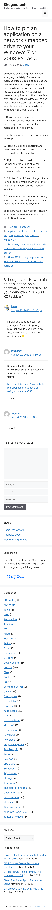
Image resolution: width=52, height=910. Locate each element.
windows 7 (10, 239)
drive (24, 231)
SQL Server (10, 773)
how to (32, 231)
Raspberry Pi (11, 749)
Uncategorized (12, 792)
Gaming (8, 691)
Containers (10, 653)
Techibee (16, 350)
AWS (6, 629)
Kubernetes (10, 710)
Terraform (9, 783)
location (42, 231)
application (13, 231)
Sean (14, 306)
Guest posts (10, 696)
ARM (6, 614)
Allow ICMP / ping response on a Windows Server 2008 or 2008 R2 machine (24, 261)
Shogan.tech (15, 4)
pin (27, 235)
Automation (10, 619)
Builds (7, 643)
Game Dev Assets (14, 529)
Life (6, 715)
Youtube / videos (13, 816)
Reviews (8, 759)
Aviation (8, 624)
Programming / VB (14, 744)
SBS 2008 (9, 763)
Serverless (10, 768)
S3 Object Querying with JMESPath (24, 888)
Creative (8, 657)
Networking (10, 730)
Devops (8, 667)
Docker (8, 677)
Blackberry (10, 638)
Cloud (7, 648)
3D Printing (10, 600)
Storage (8, 778)
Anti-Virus (9, 604)
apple (7, 609)
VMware (8, 802)
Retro (7, 754)
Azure (7, 633)
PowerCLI (9, 734)
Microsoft (24, 226)
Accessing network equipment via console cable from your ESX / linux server (25, 248)
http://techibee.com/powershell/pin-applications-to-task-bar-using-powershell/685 (25, 388)
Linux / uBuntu (12, 720)
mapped (8, 235)
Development (11, 662)
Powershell (10, 739)
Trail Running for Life (15, 539)
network (19, 235)
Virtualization (11, 797)
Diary (6, 672)
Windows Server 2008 (16, 811)
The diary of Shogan (15, 787)
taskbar (34, 235)
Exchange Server (13, 686)
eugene (15, 413)
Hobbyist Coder (13, 534)
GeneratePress (40, 906)
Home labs (10, 701)
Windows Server (13, 807)
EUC (6, 681)
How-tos (12, 226)
